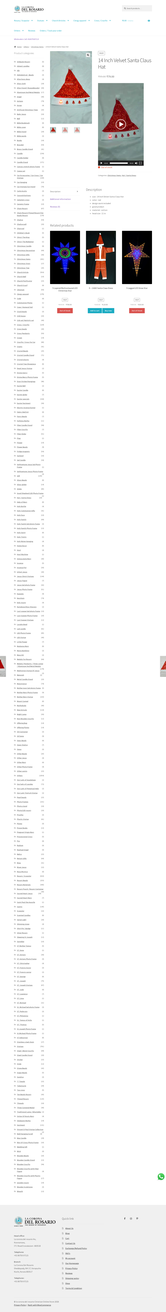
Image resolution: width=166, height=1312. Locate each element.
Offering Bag (22, 723)
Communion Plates (24, 303)
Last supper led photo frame (28, 611)
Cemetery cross (23, 200)
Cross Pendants (23, 333)
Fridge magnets (23, 451)
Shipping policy (72, 1278)
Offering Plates (23, 727)
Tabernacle (21, 1086)
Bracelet (20, 145)
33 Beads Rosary (23, 62)
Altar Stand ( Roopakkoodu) (28, 88)
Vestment (21, 1125)
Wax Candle (21, 1138)
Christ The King (23, 237)
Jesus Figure (22, 580)
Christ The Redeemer (25, 242)
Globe (19, 489)
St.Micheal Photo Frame (26, 1033)
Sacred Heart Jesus (25, 893)
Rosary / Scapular (21, 20)
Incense (20, 563)
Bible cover (21, 127)
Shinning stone (23, 924)
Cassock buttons (24, 195)
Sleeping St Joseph (24, 937)
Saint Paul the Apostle (26, 902)
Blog (67, 1233)
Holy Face (21, 515)
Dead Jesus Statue (24, 368)
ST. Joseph (21, 981)
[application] (121, 124)
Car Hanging (22, 182)
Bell (18, 118)
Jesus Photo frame (24, 589)
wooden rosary (23, 1183)
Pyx (18, 841)
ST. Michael (21, 1003)
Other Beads (22, 754)
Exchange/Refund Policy (76, 1248)
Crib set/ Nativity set (25, 320)
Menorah (20, 675)
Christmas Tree (23, 268)
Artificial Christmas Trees (27, 110)
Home (19, 47)
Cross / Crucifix (100, 20)
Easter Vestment (23, 403)
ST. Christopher (23, 963)
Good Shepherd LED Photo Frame (30, 493)
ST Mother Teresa (24, 946)
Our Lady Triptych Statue (27, 793)
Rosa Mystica (22, 871)
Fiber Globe (21, 434)
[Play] (101, 163)
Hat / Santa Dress (129, 175)
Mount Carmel (22, 701)
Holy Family (21, 519)
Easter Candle (22, 390)
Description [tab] (55, 191)
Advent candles (23, 66)
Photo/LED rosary (24, 810)
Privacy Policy (71, 1268)
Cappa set (21, 171)
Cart (67, 1238)
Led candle (21, 629)
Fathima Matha (23, 421)
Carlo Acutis (22, 191)
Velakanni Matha (24, 1121)
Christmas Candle (24, 246)
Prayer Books (22, 828)
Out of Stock (65, 310)
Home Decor (22, 546)
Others (17, 30)
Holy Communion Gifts (26, 511)
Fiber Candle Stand (24, 425)
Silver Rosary (22, 933)
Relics (19, 854)
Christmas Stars (23, 263)
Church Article (22, 272)
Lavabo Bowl (22, 624)
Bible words (21, 136)
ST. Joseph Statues (25, 985)
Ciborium (20, 290)
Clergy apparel (79, 20)
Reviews (31, 30)
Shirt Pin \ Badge (23, 928)
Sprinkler (20, 941)
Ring (19, 863)
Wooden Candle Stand (26, 1160)
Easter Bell (21, 386)
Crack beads (22, 311)
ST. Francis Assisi (24, 968)
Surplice (20, 1077)
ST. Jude (20, 989)
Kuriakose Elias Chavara (26, 607)
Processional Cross (24, 836)
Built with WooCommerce (39, 1305)
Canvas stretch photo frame (28, 166)
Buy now (108, 310)
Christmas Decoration (26, 250)
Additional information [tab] (60, 199)
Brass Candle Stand (25, 149)
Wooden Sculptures (25, 1187)
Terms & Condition (73, 1288)
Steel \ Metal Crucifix (25, 1051)
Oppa (19, 749)
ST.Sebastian (22, 1037)
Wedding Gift (22, 1147)
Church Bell (21, 276)
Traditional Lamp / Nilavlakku (29, 1112)
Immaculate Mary (24, 559)
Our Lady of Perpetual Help (28, 788)
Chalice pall (21, 224)
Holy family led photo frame (28, 524)
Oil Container (22, 732)
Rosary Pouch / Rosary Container (30, 889)
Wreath (20, 1191)
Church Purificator (24, 281)
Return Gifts (22, 858)
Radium (20, 845)
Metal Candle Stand (25, 679)
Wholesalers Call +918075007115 (26, 39)
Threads (20, 1103)
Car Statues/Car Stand (26, 186)
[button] (88, 55)
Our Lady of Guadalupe (26, 780)
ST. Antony (21, 955)
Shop (67, 1283)
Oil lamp (20, 736)
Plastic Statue (23, 819)
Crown (19, 338)
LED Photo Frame (24, 633)
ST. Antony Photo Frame (26, 959)
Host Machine (22, 554)
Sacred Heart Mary (24, 898)
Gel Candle (21, 460)
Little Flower (22, 642)
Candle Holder (22, 158)
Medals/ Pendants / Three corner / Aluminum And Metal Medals (30, 665)
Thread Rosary (23, 1099)
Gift (18, 476)
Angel (19, 97)
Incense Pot (21, 567)
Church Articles (58, 20)
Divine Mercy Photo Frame (27, 377)
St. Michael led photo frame (28, 1007)
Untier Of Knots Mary (25, 1116)
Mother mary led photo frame (29, 688)
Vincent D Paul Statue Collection (30, 1129)
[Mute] (136, 163)
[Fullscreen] (140, 163)
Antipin (20, 101)
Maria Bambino (23, 650)
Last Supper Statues (25, 620)
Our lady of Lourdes (25, 784)
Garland (20, 456)
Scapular (20, 911)
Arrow (19, 105)
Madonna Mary (23, 646)
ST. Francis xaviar (24, 972)
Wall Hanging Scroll (25, 1134)
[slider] (119, 163)
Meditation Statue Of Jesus (28, 670)
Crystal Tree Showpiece (26, 364)
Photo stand (22, 806)
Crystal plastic (23, 359)
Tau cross (21, 1090)
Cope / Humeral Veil (25, 307)
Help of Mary (22, 502)
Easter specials (23, 399)
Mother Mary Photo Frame (27, 692)
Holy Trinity (21, 537)
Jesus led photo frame (26, 585)
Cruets (19, 346)
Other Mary (21, 762)
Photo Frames (22, 802)
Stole (19, 1064)
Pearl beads (21, 797)
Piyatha (20, 815)
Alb (18, 70)
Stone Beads (22, 1068)
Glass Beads (22, 480)
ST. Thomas (22, 1024)
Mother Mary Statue (25, 697)
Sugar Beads (22, 1072)
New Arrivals (22, 710)
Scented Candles (23, 915)
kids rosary (21, 602)
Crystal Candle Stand (25, 355)
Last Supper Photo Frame (27, 615)
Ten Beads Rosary (24, 1094)
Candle (20, 153)
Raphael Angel (23, 850)
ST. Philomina (22, 1016)
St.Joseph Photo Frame (26, 1029)
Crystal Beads (22, 351)
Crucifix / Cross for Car (26, 342)
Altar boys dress (23, 79)
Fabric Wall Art (23, 412)
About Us (69, 1228)
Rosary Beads (22, 880)
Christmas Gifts (23, 255)
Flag (18, 438)
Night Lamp (21, 714)
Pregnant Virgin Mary (25, 832)
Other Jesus (22, 758)
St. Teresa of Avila (24, 1020)
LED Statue (21, 637)
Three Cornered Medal (25, 1107)
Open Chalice (22, 745)
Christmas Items (37, 47)
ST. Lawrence (22, 994)
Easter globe (22, 394)
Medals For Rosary (24, 659)
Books (19, 140)
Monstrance (22, 684)
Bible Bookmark (23, 123)
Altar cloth (21, 83)
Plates (19, 823)
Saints (19, 906)
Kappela (20, 594)
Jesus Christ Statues (25, 576)
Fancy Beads (22, 416)
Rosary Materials (24, 885)
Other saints (22, 771)
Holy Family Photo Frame (27, 528)
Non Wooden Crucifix (25, 719)
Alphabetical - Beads (25, 75)
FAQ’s (67, 1253)
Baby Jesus (21, 114)
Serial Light (21, 920)
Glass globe (21, 484)
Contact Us (70, 1243)
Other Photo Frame (24, 767)
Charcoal (20, 228)
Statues (40, 20)
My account (70, 1258)
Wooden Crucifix (23, 1164)
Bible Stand (21, 131)
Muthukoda (21, 705)
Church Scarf (22, 285)
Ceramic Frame (23, 204)
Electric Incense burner (26, 408)
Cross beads (22, 329)
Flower (19, 443)
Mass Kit (20, 655)
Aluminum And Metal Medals (28, 92)
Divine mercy (22, 373)
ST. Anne (20, 950)
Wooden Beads (23, 1156)
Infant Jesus (22, 572)
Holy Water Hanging (25, 541)
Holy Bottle (21, 506)
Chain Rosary (22, 208)
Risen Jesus (21, 867)
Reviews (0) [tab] (55, 206)
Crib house (21, 316)
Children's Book (23, 233)
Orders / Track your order (51, 30)
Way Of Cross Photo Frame (28, 1142)
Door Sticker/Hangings (26, 381)
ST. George (21, 976)
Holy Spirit (21, 532)
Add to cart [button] (94, 310)
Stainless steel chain (25, 1042)
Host (19, 550)
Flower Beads (22, 447)
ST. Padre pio (22, 1011)
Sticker (20, 1059)
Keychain (20, 598)
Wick (19, 1151)
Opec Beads (21, 740)
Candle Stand (22, 162)
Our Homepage (72, 1263)
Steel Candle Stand (24, 1055)
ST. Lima (20, 998)
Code (19, 298)
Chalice (20, 220)
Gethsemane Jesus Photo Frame (30, 471)
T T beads (21, 1081)
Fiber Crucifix (22, 429)
